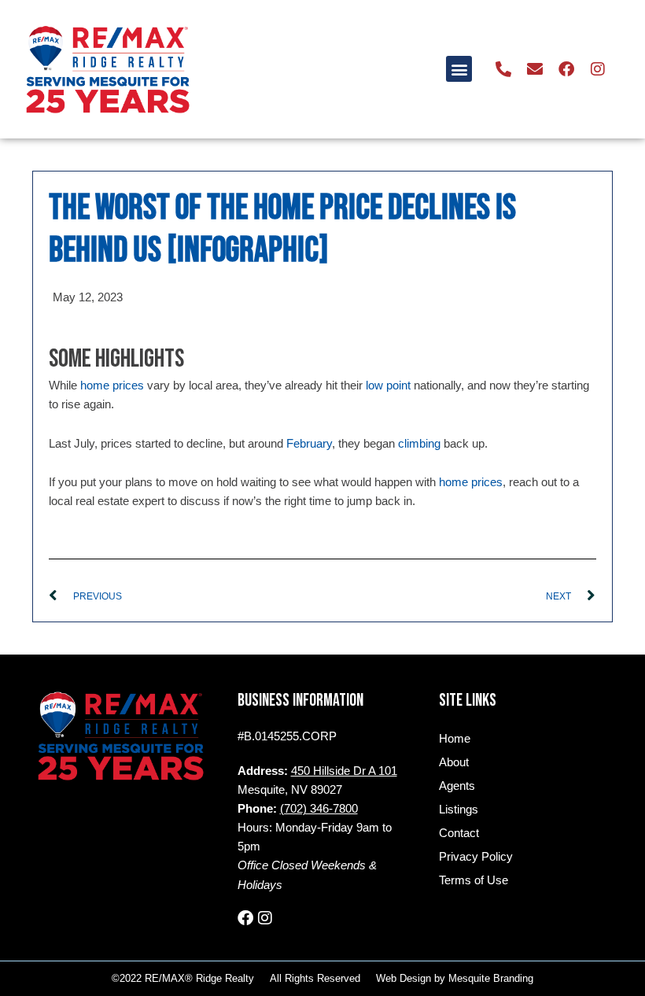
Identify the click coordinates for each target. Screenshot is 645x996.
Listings (458, 809)
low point (388, 385)
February (309, 443)
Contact (459, 833)
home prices (112, 385)
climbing (419, 443)
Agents (457, 786)
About (454, 762)
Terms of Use (473, 880)
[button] (459, 69)
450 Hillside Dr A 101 (344, 771)
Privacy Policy (476, 856)
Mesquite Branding (490, 978)
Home (454, 738)
